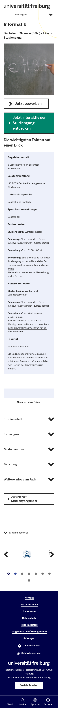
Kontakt (29, 597)
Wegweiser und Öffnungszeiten (29, 631)
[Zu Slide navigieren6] (49, 573)
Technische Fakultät (18, 346)
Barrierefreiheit (29, 604)
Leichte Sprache (31, 645)
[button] (29, 419)
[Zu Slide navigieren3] (29, 573)
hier (21, 276)
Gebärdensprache (31, 653)
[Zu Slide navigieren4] (35, 573)
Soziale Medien (29, 685)
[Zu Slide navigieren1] (15, 573)
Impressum (29, 611)
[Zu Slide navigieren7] (29, 580)
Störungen (29, 638)
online (11, 268)
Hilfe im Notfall (29, 624)
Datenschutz (29, 618)
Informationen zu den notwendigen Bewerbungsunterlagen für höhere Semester (29, 328)
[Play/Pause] (8, 573)
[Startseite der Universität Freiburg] (27, 6)
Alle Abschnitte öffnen (29, 402)
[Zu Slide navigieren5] (42, 573)
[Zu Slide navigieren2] (22, 573)
